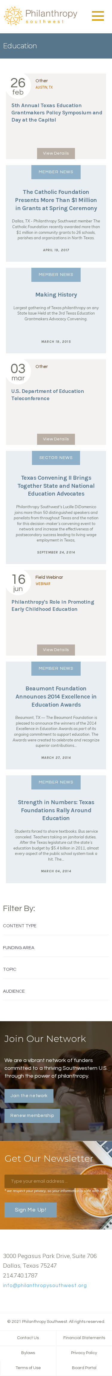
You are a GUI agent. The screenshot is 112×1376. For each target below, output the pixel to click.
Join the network (28, 1096)
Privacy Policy (84, 1353)
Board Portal (84, 1368)
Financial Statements (84, 1338)
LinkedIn (25, 1299)
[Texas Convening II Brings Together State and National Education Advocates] (56, 507)
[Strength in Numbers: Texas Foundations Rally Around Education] (56, 829)
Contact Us (28, 1338)
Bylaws (28, 1353)
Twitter (16, 1299)
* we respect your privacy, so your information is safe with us (54, 1190)
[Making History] (56, 310)
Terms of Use (28, 1368)
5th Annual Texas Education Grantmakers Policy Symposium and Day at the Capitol (56, 112)
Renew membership (32, 1115)
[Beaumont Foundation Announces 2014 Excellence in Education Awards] (56, 715)
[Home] (40, 24)
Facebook (6, 1299)
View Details (56, 153)
